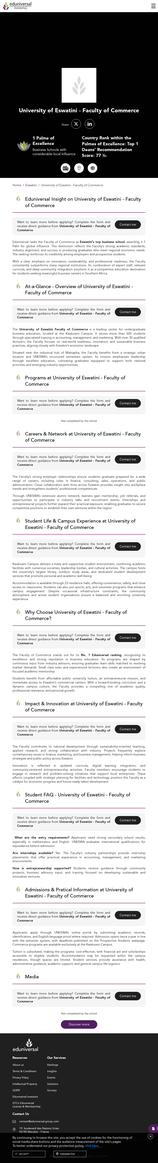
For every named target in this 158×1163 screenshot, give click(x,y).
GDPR (16, 1090)
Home (17, 185)
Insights (52, 1071)
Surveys (52, 1090)
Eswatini (31, 185)
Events (51, 1078)
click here (91, 1145)
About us (18, 1065)
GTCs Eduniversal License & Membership (27, 1103)
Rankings (52, 1065)
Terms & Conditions (24, 1071)
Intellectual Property (25, 1084)
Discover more (79, 1024)
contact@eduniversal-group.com (39, 1121)
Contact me (128, 224)
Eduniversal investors (25, 1097)
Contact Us (21, 1114)
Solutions (52, 1084)
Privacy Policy (21, 1078)
